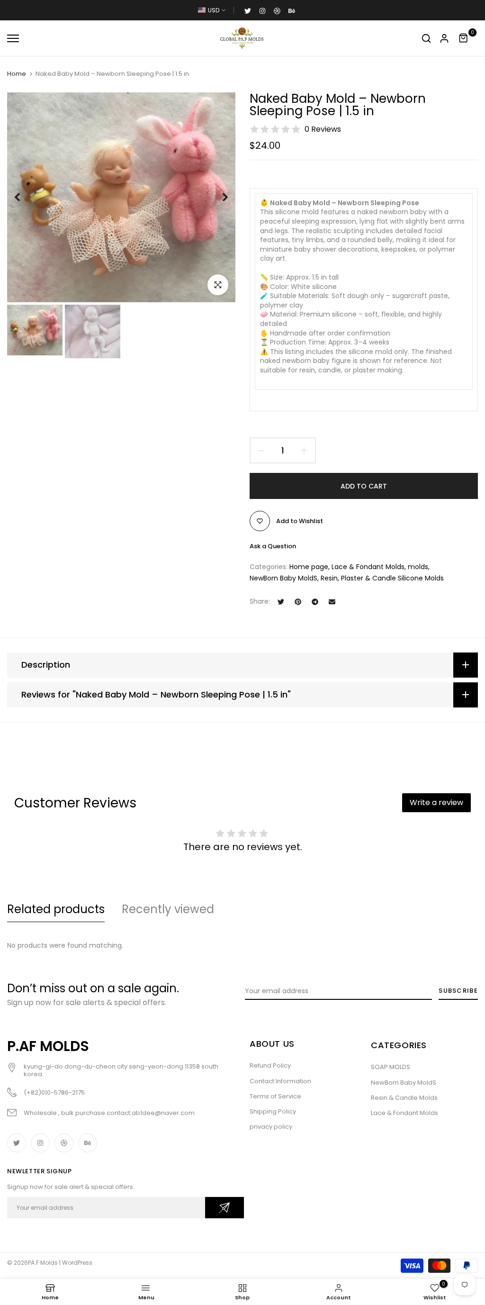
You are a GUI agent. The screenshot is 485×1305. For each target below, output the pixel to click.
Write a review (436, 802)
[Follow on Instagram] (262, 10)
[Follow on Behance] (292, 10)
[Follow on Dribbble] (277, 10)
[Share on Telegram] (315, 602)
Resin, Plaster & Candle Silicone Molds (382, 578)
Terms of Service (275, 1096)
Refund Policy (270, 1065)
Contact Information (280, 1081)
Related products (56, 909)
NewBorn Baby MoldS (283, 578)
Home (16, 74)
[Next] (217, 197)
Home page (308, 566)
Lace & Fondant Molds (368, 566)
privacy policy (271, 1126)
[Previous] (25, 197)
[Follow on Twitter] (247, 10)
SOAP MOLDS (390, 1066)
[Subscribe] (224, 1207)
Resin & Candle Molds (404, 1097)
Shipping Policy (273, 1111)
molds (418, 566)
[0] (463, 38)
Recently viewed (168, 909)
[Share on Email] (332, 602)
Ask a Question (273, 546)
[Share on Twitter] (281, 602)
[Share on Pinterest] (298, 602)
